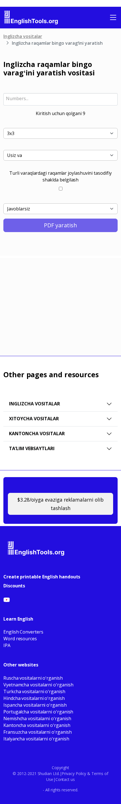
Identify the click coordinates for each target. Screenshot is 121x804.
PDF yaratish (60, 225)
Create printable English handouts (41, 577)
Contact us (65, 779)
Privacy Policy (74, 773)
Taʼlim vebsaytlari (32, 448)
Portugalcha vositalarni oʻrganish (38, 712)
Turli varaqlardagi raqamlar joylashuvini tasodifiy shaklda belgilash (60, 176)
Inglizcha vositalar (22, 36)
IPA (6, 645)
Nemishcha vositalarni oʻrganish (37, 718)
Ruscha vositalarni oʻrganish (33, 678)
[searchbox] (60, 98)
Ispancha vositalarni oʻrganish (35, 705)
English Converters (23, 632)
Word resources (20, 638)
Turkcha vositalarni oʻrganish (34, 691)
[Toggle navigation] (113, 17)
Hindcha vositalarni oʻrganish (34, 698)
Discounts (14, 586)
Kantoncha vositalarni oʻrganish (36, 725)
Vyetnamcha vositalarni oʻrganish (38, 685)
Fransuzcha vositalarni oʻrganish (37, 732)
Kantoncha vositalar (37, 433)
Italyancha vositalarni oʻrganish (36, 739)
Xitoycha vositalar (34, 419)
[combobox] (60, 99)
